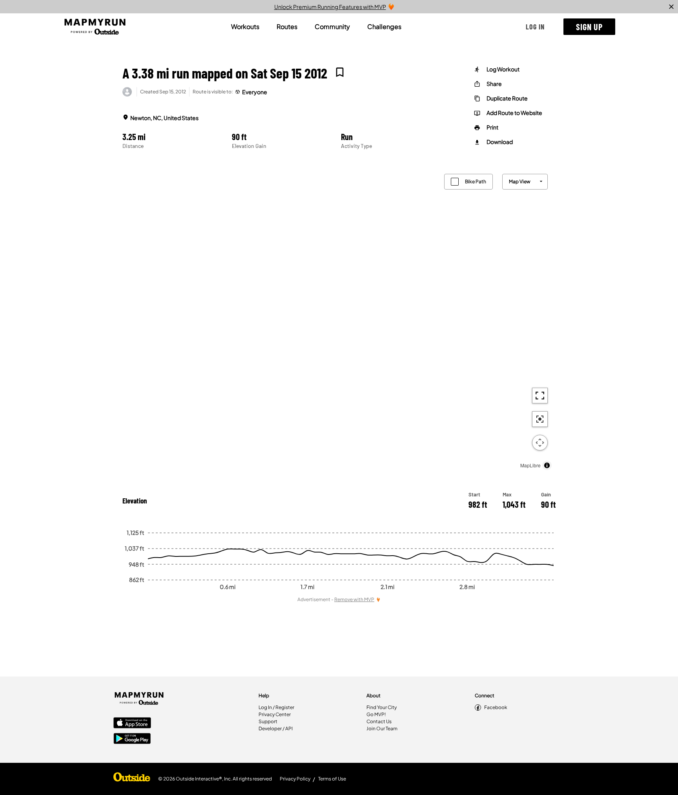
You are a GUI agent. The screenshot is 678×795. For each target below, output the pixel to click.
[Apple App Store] (132, 723)
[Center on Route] (540, 419)
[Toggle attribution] (547, 465)
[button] (535, 26)
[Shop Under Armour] (131, 779)
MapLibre (530, 465)
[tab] (245, 26)
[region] (339, 320)
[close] (671, 7)
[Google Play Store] (132, 739)
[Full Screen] (540, 395)
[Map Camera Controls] (540, 442)
